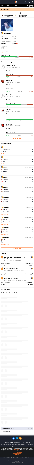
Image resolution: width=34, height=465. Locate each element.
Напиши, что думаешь (8, 428)
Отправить (31, 428)
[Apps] (25, 2)
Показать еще (17, 138)
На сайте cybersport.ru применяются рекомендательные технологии (17, 444)
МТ (12, 5)
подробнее (16, 449)
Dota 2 (2, 5)
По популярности (11, 292)
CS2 (8, 5)
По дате (3, 292)
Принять (17, 454)
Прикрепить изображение (28, 428)
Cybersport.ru (14, 462)
